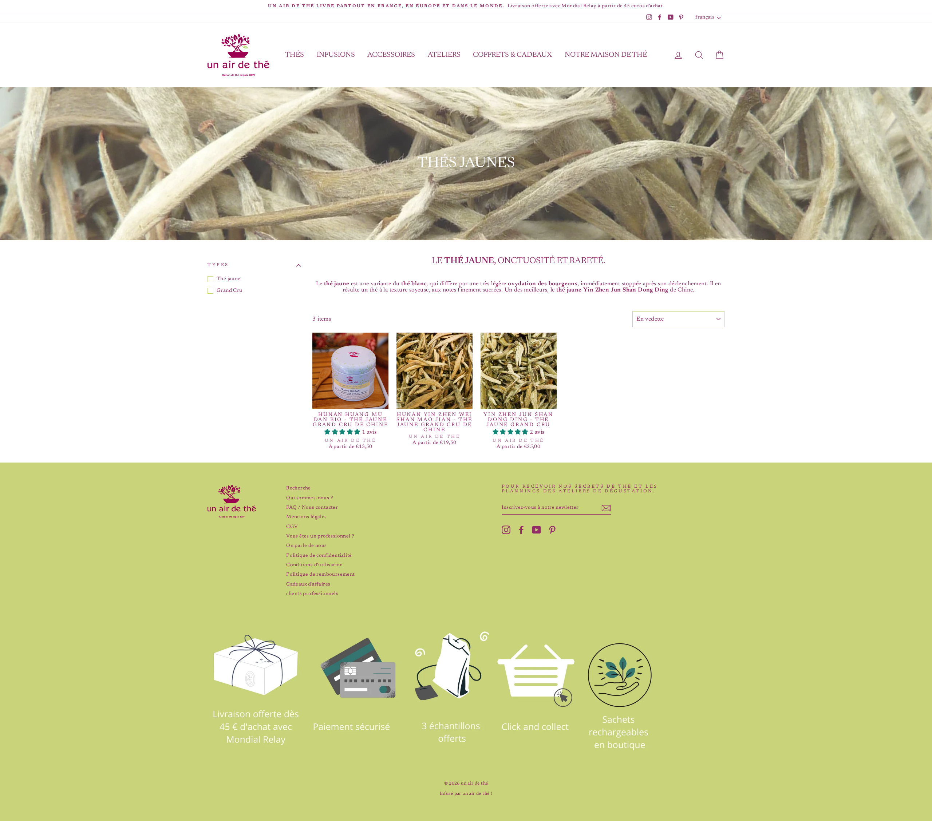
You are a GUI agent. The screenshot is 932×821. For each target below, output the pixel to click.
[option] (466, 6)
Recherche (298, 488)
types (218, 265)
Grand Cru (229, 290)
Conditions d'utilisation (314, 565)
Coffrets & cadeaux (512, 55)
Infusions (336, 55)
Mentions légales (306, 517)
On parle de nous (306, 545)
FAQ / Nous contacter (312, 507)
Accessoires (391, 55)
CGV (292, 527)
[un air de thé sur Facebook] (521, 529)
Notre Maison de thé (606, 55)
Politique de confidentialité (319, 555)
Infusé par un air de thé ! (466, 794)
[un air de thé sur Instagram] (506, 529)
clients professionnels (312, 593)
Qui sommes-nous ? (309, 498)
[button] (343, 432)
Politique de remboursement (320, 574)
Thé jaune (229, 279)
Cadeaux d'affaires (308, 584)
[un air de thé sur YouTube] (536, 529)
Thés (294, 55)
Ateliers (444, 55)
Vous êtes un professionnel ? (320, 536)
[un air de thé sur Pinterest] (552, 529)
